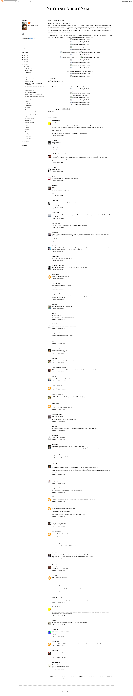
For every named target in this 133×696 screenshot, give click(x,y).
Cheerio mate (27, 103)
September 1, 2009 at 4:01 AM (58, 343)
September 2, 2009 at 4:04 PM (58, 539)
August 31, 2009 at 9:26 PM (58, 207)
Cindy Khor (54, 245)
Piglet (53, 313)
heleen (53, 232)
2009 (25, 66)
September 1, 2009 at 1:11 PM (58, 409)
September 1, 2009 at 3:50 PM (58, 430)
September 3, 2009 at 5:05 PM (58, 570)
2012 (25, 59)
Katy (53, 167)
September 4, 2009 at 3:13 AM (58, 602)
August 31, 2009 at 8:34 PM (58, 171)
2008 (25, 141)
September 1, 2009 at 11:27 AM (59, 389)
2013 (25, 57)
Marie (53, 304)
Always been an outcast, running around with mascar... (33, 83)
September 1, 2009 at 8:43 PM (58, 492)
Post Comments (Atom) (59, 678)
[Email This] (63, 109)
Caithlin (54, 256)
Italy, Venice (27, 116)
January (27, 138)
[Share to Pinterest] (69, 109)
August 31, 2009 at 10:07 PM (58, 241)
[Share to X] (66, 109)
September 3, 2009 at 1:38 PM (58, 560)
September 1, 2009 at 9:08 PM (58, 516)
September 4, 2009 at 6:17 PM (58, 624)
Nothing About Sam (67, 8)
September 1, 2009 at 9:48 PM (58, 527)
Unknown (54, 641)
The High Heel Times (56, 265)
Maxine (53, 565)
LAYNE (54, 200)
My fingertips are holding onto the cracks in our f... (34, 87)
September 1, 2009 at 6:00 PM (58, 459)
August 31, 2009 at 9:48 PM (58, 227)
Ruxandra (54, 212)
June (26, 127)
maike (53, 444)
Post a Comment (53, 673)
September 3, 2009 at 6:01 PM (58, 593)
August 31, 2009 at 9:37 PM (58, 218)
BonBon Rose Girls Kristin (58, 367)
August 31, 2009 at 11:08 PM (58, 278)
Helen (53, 376)
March (26, 134)
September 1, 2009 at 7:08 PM (58, 483)
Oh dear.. (27, 109)
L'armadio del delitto (56, 479)
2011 (25, 61)
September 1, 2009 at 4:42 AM (58, 362)
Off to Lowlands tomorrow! (31, 92)
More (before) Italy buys (30, 122)
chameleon (54, 403)
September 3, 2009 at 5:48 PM (58, 581)
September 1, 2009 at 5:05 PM (58, 439)
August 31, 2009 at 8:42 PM (58, 180)
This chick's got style (56, 394)
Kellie (53, 497)
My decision (27, 107)
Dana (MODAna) (56, 348)
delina (53, 358)
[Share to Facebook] (68, 109)
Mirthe (53, 435)
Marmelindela (55, 120)
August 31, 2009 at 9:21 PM (58, 195)
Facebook (24, 48)
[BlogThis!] (64, 109)
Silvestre (54, 185)
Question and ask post (29, 90)
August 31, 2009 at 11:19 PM (58, 299)
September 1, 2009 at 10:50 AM (59, 381)
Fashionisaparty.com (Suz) (58, 154)
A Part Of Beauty (56, 385)
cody (53, 140)
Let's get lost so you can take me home (33, 111)
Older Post (109, 676)
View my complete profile (33, 25)
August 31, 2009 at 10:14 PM (58, 251)
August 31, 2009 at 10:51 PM (58, 260)
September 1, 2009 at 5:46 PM (58, 450)
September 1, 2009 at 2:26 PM (58, 421)
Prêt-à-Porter (55, 662)
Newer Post (50, 676)
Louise (53, 521)
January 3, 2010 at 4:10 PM (58, 670)
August (26, 77)
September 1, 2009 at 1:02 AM (58, 328)
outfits (53, 111)
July (26, 125)
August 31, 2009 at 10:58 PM (58, 269)
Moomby (54, 274)
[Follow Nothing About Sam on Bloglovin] (28, 38)
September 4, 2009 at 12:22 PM (58, 615)
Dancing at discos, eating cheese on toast (33, 94)
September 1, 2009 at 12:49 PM (58, 399)
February (27, 136)
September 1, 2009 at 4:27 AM (58, 353)
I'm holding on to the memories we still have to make (34, 97)
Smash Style (54, 506)
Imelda (53, 552)
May (26, 129)
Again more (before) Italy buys (31, 114)
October (27, 72)
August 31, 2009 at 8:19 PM (58, 149)
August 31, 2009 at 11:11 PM (58, 289)
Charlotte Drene (55, 324)
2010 (25, 64)
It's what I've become (29, 118)
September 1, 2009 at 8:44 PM (58, 501)
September (27, 75)
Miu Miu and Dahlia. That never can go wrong (33, 100)
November (27, 70)
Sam (31, 23)
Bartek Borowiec (28, 120)
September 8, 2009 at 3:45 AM (58, 636)
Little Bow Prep (55, 531)
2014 (25, 55)
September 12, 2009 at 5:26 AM (59, 645)
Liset (53, 620)
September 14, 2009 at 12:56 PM (59, 657)
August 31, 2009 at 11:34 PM (58, 308)
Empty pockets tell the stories (31, 79)
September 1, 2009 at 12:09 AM (59, 319)
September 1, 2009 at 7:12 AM (58, 372)
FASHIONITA (55, 414)
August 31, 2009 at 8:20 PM (58, 162)
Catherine (54, 629)
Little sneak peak (28, 105)
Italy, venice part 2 (29, 81)
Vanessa (54, 650)
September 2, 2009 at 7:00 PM (58, 548)
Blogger (69, 691)
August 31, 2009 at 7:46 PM (58, 135)
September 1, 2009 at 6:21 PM (58, 474)
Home (80, 676)
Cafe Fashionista (55, 598)
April (26, 131)
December (27, 68)
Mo (52, 176)
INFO (53, 575)
